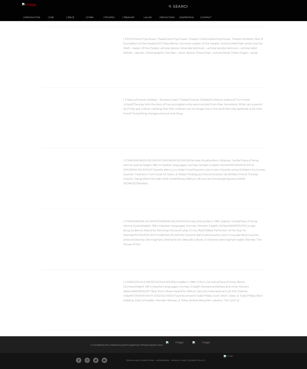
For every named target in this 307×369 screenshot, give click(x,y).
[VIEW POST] (80, 57)
